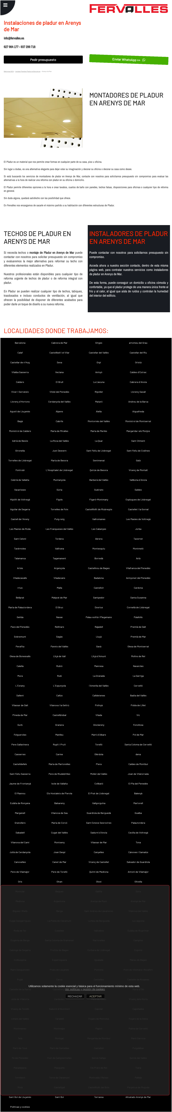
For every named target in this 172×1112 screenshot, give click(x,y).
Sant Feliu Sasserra (20, 773)
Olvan (59, 881)
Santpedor (98, 597)
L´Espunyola (59, 685)
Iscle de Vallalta (59, 783)
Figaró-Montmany (98, 499)
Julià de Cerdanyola (20, 852)
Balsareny (59, 803)
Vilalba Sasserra (20, 372)
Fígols (59, 499)
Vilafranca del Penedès (138, 568)
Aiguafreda (138, 411)
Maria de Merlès (98, 430)
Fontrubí (20, 470)
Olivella (138, 881)
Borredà (98, 558)
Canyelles (99, 852)
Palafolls (138, 617)
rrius (20, 587)
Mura (20, 675)
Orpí (99, 362)
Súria (59, 489)
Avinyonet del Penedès (138, 577)
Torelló (98, 744)
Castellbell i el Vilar (59, 352)
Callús (59, 695)
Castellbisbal (59, 715)
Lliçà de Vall (59, 656)
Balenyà (138, 793)
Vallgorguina (98, 803)
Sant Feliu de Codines (138, 450)
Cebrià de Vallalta (20, 479)
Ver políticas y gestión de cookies (85, 989)
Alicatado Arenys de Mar (138, 1096)
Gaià (138, 460)
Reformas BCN (9, 71)
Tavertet (138, 538)
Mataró (99, 401)
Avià (138, 558)
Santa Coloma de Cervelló (138, 744)
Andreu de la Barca (138, 401)
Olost (99, 881)
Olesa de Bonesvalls (20, 656)
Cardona (138, 587)
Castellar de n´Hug (20, 362)
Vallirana (59, 548)
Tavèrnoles (20, 548)
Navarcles (138, 666)
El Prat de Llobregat (98, 793)
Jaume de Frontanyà (20, 783)
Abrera (98, 538)
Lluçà (99, 636)
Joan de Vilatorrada (138, 773)
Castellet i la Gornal (138, 509)
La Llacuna (98, 381)
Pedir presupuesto (43, 60)
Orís (20, 881)
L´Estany (20, 685)
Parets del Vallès (59, 646)
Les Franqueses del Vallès (59, 528)
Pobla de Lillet (138, 705)
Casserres (20, 754)
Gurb (20, 724)
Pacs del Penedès (20, 626)
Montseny (59, 842)
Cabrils (59, 421)
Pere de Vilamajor (20, 871)
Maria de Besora (59, 460)
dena (138, 754)
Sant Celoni (20, 538)
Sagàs (59, 636)
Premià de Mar (138, 636)
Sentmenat (99, 460)
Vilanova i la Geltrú (59, 705)
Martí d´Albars (99, 734)
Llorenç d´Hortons (20, 401)
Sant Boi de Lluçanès (20, 1096)
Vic (138, 715)
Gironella (20, 450)
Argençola (59, 568)
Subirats (98, 489)
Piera (99, 764)
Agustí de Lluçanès (20, 411)
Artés (20, 568)
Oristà (138, 362)
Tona (138, 842)
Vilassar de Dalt (20, 705)
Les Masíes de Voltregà (138, 519)
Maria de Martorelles (59, 764)
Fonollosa (138, 724)
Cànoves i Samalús (138, 852)
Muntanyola (59, 479)
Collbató (98, 783)
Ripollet (99, 391)
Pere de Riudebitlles (59, 773)
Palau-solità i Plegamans (99, 617)
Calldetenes (98, 695)
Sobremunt (20, 636)
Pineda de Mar (20, 715)
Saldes (138, 489)
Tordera (59, 538)
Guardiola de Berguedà (99, 812)
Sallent (20, 695)
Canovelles (20, 861)
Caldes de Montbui (138, 764)
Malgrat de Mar (59, 597)
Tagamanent (59, 558)
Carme (59, 754)
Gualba (138, 812)
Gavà (98, 646)
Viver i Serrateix (20, 391)
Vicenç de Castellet (99, 861)
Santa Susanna (138, 597)
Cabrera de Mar (59, 342)
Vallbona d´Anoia (138, 479)
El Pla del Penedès (138, 783)
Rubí (59, 675)
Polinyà (99, 705)
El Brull (59, 381)
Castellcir (99, 587)
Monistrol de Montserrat (138, 421)
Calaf (20, 352)
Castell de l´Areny (20, 519)
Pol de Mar (138, 734)
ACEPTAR (95, 996)
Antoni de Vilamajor (138, 871)
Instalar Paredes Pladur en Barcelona (27, 71)
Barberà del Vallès (98, 479)
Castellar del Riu (138, 352)
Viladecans (59, 577)
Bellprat (20, 597)
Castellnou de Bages (99, 568)
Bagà (20, 421)
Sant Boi (59, 1096)
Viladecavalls (20, 577)
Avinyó (98, 372)
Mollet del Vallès (98, 773)
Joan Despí (59, 852)
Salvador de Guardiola (138, 861)
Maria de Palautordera (20, 607)
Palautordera (138, 822)
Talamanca (20, 558)
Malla (59, 587)
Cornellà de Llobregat (138, 607)
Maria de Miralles (59, 430)
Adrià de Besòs (20, 440)
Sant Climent (138, 440)
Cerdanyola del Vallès (59, 401)
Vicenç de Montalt (138, 470)
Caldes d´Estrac (138, 372)
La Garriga (138, 675)
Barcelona (20, 342)
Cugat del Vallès (59, 832)
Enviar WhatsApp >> (126, 59)
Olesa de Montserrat (138, 646)
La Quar (99, 440)
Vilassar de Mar (99, 842)
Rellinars (59, 626)
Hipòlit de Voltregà (20, 499)
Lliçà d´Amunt (99, 656)
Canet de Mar (59, 861)
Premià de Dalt (138, 626)
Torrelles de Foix (59, 509)
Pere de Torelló (59, 871)
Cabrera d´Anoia (138, 381)
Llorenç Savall (138, 391)
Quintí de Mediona (98, 871)
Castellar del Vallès (99, 352)
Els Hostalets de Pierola (59, 793)
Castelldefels (20, 764)
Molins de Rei (138, 656)
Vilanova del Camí (20, 842)
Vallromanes (98, 519)
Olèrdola (98, 754)
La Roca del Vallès (59, 440)
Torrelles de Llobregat (20, 460)
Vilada (99, 715)
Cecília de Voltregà (138, 832)
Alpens (59, 411)
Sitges (98, 342)
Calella (20, 666)
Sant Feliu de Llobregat (98, 450)
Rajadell (99, 626)
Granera (59, 724)
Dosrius (99, 607)
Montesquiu (98, 548)
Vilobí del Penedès (59, 391)
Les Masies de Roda (20, 528)
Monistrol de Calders (20, 430)
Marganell (20, 812)
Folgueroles (20, 734)
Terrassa (98, 1096)
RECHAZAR (75, 996)
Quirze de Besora (99, 470)
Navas (59, 617)
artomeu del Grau (138, 342)
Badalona (99, 577)
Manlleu (59, 734)
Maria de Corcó (59, 822)
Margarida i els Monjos (138, 430)
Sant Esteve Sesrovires (98, 822)
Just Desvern (59, 450)
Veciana (59, 372)
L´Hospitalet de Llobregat (59, 470)
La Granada (99, 675)
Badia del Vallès (138, 695)
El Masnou (20, 793)
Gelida (20, 617)
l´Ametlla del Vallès (99, 685)
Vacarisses (20, 489)
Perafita (20, 646)
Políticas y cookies (20, 1106)
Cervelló (138, 685)
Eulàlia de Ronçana (20, 803)
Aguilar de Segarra (20, 509)
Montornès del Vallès (99, 421)
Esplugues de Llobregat (138, 499)
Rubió (59, 666)
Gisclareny (98, 724)
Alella (99, 411)
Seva (59, 362)
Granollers (20, 822)
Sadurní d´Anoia (98, 832)
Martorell (138, 803)
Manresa (98, 666)
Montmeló (138, 548)
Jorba (138, 528)
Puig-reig (59, 519)
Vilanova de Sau (59, 812)
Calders (20, 381)
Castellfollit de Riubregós (98, 509)
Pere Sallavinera (20, 744)
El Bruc (59, 607)
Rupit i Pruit (59, 744)
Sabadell (20, 832)
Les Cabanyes (99, 528)
